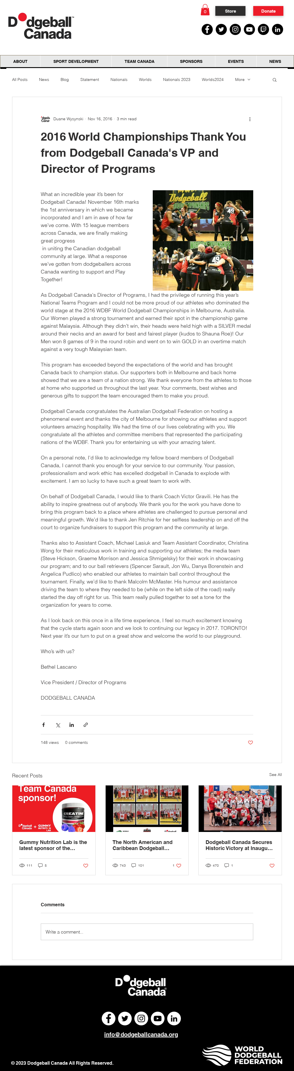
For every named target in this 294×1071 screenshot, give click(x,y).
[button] (205, 9)
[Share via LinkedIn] (71, 724)
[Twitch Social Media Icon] (263, 29)
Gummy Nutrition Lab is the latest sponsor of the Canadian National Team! (53, 845)
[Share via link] (85, 724)
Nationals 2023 (176, 79)
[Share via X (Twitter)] (57, 724)
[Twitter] (221, 29)
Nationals (119, 79)
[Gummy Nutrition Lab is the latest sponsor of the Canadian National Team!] (53, 808)
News (44, 79)
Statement (89, 79)
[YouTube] (249, 29)
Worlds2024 (213, 79)
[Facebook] (207, 29)
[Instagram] (235, 29)
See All (275, 774)
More (240, 79)
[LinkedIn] (277, 29)
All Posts (20, 79)
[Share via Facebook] (43, 724)
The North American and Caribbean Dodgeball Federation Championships (146, 845)
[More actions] (249, 118)
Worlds (145, 79)
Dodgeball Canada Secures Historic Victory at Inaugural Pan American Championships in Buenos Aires (240, 845)
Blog (65, 79)
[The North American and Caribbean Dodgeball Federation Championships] (147, 808)
